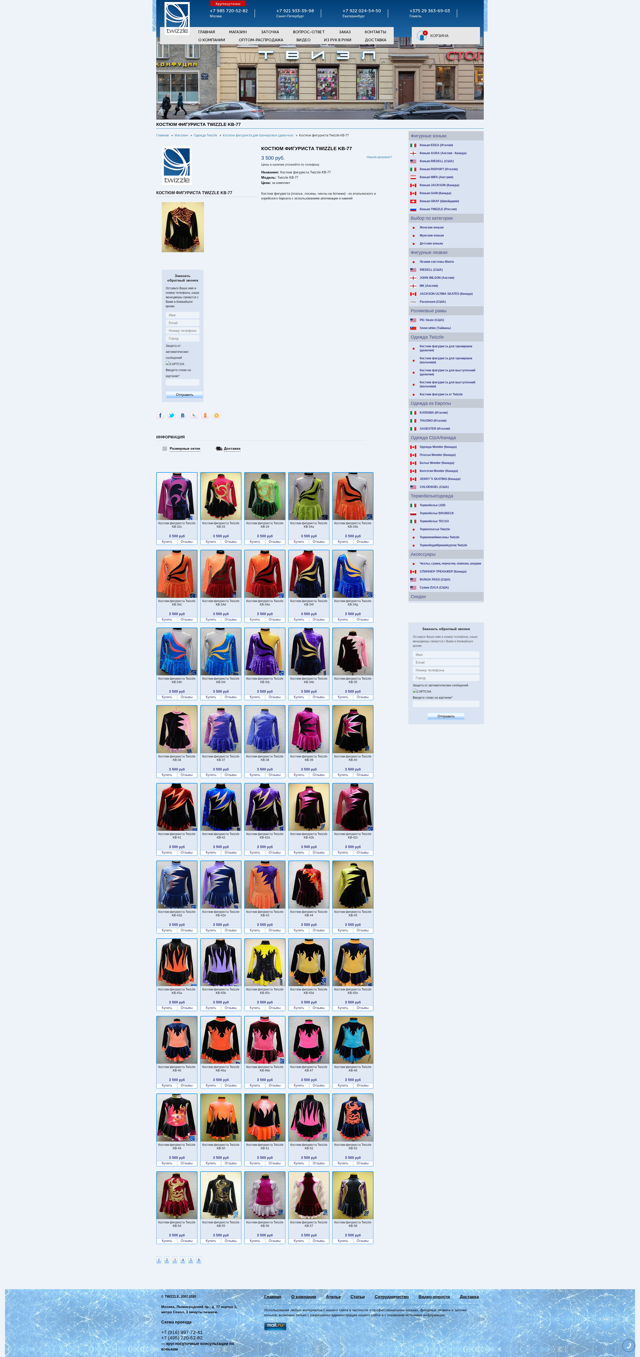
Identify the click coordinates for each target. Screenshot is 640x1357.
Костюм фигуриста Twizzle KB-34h (177, 680)
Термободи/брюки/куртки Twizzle (443, 545)
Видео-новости (434, 1296)
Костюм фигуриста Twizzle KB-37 (221, 758)
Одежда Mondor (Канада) (438, 447)
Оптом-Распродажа (261, 40)
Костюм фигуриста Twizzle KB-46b (265, 1068)
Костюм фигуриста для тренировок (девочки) (446, 348)
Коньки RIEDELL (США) (437, 161)
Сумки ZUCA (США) (434, 587)
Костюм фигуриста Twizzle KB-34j (265, 680)
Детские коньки (431, 243)
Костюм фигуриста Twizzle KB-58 (353, 1224)
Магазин (238, 32)
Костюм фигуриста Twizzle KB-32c (177, 524)
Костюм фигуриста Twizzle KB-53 (353, 1146)
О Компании (211, 40)
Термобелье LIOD (433, 505)
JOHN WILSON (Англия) (437, 278)
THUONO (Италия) (433, 420)
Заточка (270, 32)
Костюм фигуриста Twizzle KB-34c (177, 602)
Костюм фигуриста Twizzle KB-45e (353, 991)
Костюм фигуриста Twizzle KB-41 (177, 835)
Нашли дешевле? (379, 157)
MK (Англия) (429, 286)
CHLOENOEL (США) (434, 487)
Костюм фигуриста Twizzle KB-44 (309, 913)
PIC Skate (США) (432, 320)
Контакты (375, 32)
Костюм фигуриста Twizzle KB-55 (221, 1224)
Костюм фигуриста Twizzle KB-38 (265, 758)
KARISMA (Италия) (434, 412)
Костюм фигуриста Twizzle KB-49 (177, 1146)
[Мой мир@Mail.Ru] (216, 415)
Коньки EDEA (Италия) (436, 145)
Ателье (333, 1296)
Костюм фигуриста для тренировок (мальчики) (446, 360)
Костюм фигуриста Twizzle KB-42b (309, 835)
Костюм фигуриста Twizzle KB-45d (309, 991)
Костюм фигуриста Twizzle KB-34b (353, 524)
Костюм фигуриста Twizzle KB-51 (265, 1146)
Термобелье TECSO (434, 521)
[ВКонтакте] (183, 415)
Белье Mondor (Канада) (437, 463)
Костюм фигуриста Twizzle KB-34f (309, 602)
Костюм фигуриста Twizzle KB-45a (177, 991)
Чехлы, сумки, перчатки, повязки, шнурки (450, 563)
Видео (303, 40)
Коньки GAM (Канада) (435, 193)
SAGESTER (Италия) (435, 428)
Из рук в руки (338, 40)
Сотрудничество (392, 1296)
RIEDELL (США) (431, 270)
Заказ (345, 32)
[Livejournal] (194, 415)
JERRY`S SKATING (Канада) (440, 479)
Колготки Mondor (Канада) (439, 471)
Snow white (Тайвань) (435, 328)
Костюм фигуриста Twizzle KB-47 (309, 1068)
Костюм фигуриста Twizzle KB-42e (221, 913)
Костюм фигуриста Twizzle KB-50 (221, 1146)
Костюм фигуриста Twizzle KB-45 (353, 913)
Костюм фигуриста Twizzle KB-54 (177, 1224)
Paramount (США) (433, 302)
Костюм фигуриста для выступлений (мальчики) (447, 384)
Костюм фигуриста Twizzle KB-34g (353, 602)
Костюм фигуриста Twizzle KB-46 (177, 1068)
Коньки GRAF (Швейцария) (439, 201)
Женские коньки (432, 227)
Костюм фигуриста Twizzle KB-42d (177, 913)
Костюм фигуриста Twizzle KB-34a (309, 524)
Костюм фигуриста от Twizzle (441, 394)
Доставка (375, 40)
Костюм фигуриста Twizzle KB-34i (221, 680)
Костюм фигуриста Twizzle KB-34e (265, 602)
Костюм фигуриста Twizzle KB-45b (221, 991)
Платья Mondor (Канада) (438, 455)
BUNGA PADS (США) (435, 579)
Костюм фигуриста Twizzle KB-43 (265, 913)
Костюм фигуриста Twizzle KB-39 (309, 758)
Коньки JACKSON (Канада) (439, 185)
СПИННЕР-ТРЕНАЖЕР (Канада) (443, 571)
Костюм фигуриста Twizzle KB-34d (221, 602)
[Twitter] (172, 415)
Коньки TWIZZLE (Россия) (438, 209)
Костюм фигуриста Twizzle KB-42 (221, 835)
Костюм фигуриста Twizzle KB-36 (177, 758)
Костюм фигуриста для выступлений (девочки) (447, 372)
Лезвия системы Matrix (437, 261)
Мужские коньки (432, 235)
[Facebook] (160, 415)
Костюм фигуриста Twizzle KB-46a (221, 1068)
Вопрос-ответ (309, 32)
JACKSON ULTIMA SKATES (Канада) (446, 294)
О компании (303, 1296)
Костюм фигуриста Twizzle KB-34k (309, 680)
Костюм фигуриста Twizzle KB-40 (353, 758)
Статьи (357, 1296)
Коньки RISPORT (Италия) (439, 169)
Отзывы (186, 542)
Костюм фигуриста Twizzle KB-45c (265, 991)
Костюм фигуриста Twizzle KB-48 (353, 1068)
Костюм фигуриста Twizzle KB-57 (309, 1224)
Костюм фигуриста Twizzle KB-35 (353, 680)
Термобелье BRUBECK (437, 513)
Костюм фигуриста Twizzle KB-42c (353, 835)
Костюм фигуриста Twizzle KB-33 (221, 524)
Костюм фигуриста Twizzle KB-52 (309, 1146)
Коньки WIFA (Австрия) (436, 177)
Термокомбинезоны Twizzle (440, 537)
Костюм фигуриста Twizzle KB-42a (265, 835)
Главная (206, 32)
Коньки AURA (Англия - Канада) (443, 153)
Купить (167, 542)
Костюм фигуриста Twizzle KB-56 (265, 1224)
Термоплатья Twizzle (435, 529)
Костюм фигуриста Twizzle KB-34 (265, 524)
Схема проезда (176, 1322)
